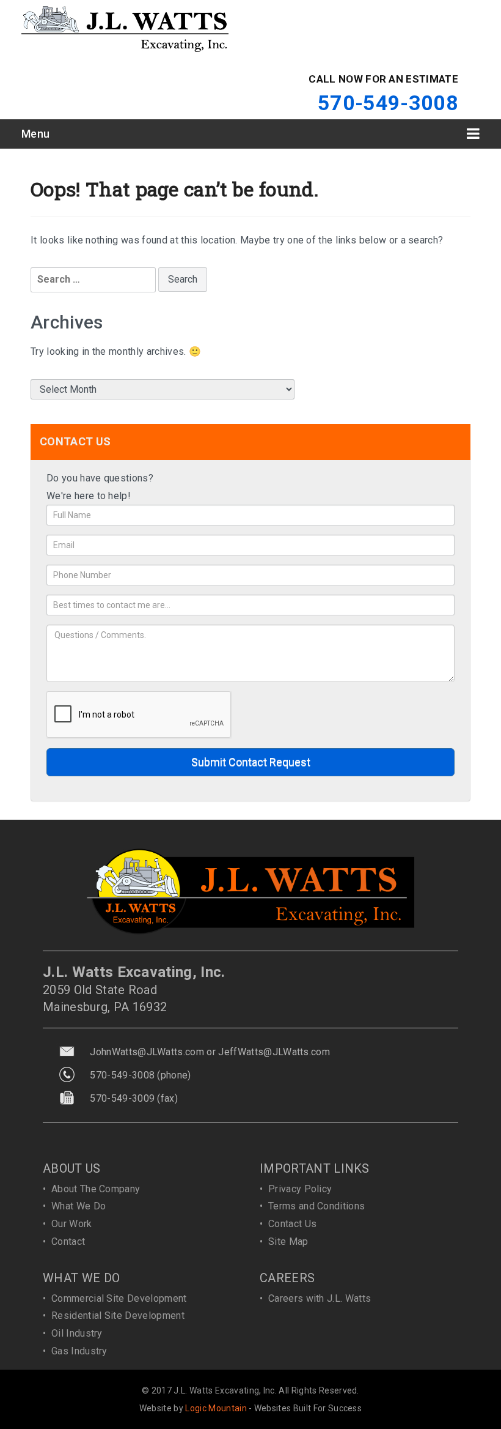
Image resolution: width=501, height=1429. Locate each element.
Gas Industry (79, 1351)
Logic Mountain (215, 1408)
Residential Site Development (118, 1315)
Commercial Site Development (119, 1298)
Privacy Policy (300, 1189)
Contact (68, 1241)
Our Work (71, 1224)
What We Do (78, 1206)
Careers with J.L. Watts (319, 1298)
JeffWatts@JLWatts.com (274, 1052)
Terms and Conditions (316, 1206)
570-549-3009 (122, 1098)
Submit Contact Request (250, 761)
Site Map (288, 1241)
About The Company (95, 1189)
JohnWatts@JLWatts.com (147, 1052)
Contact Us (292, 1224)
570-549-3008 (388, 103)
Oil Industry (77, 1333)
